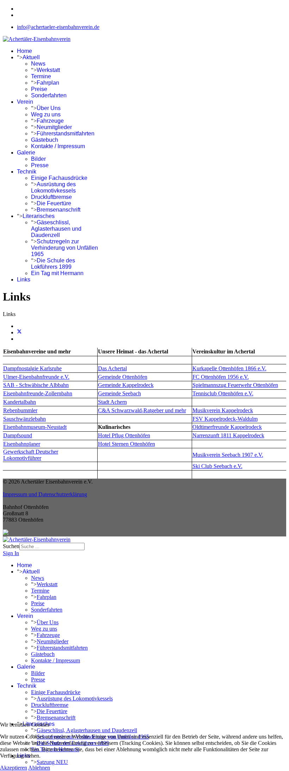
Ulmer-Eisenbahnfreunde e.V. (36, 377)
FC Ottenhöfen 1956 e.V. (220, 377)
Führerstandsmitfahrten (65, 133)
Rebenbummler (20, 410)
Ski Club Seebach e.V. (217, 466)
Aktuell (31, 57)
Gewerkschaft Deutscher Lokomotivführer (30, 455)
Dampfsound (17, 435)
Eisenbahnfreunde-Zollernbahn (37, 393)
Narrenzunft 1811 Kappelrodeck (228, 435)
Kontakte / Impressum (58, 146)
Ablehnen (39, 768)
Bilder (38, 159)
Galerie (26, 153)
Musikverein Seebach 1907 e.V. (227, 455)
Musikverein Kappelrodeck (222, 410)
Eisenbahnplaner (21, 444)
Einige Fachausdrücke (59, 178)
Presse (40, 165)
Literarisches (39, 216)
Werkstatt (48, 70)
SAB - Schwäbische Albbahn (36, 385)
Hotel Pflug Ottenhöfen (124, 435)
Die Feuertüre (54, 203)
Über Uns (49, 108)
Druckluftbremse (51, 197)
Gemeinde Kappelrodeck (126, 385)
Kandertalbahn (19, 402)
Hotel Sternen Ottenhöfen (126, 444)
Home (24, 51)
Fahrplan (48, 83)
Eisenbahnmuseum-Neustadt (35, 427)
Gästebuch (44, 140)
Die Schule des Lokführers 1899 (53, 263)
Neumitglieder (54, 127)
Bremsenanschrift (58, 210)
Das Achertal (112, 368)
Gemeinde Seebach (119, 393)
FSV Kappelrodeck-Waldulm (225, 419)
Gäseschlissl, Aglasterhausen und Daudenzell (56, 228)
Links (23, 280)
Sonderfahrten (49, 95)
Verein (25, 102)
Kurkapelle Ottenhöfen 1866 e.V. (229, 368)
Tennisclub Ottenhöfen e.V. (222, 393)
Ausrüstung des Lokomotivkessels (53, 187)
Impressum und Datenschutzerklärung (45, 494)
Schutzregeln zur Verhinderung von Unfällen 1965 (64, 247)
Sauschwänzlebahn (24, 419)
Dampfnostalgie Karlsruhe (32, 368)
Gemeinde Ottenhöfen (122, 377)
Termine (41, 76)
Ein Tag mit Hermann (57, 273)
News (38, 64)
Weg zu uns (46, 114)
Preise (39, 89)
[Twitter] (19, 332)
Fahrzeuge (50, 121)
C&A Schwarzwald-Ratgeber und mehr (142, 410)
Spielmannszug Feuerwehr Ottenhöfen (235, 385)
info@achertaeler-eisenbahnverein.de (58, 27)
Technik (26, 172)
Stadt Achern (112, 402)
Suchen (11, 546)
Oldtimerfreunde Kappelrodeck (227, 427)
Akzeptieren (13, 768)
